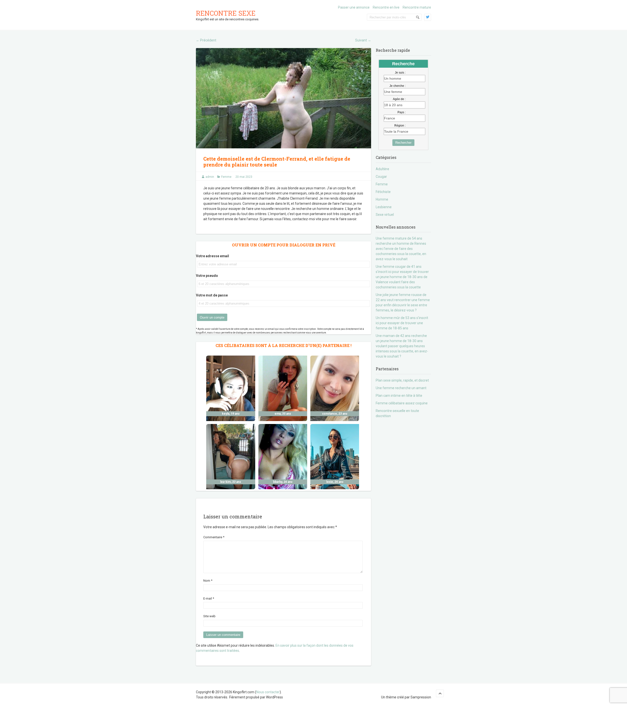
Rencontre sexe (225, 13)
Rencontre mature (417, 7)
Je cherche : (397, 86)
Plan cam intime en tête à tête (399, 396)
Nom (207, 580)
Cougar (381, 177)
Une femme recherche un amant (401, 388)
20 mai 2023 (243, 177)
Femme (226, 177)
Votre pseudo (207, 276)
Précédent (206, 40)
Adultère (382, 169)
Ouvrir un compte (212, 317)
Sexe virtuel (385, 215)
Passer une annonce (354, 7)
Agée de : (399, 99)
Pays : (402, 112)
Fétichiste (383, 192)
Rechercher (403, 142)
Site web (209, 616)
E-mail (208, 598)
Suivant (363, 40)
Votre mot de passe (212, 295)
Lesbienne (384, 207)
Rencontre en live (386, 7)
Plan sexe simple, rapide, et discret (402, 380)
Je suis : (400, 72)
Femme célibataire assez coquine (402, 403)
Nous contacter (268, 692)
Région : (400, 125)
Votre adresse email (212, 256)
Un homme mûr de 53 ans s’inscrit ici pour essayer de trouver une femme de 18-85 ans (402, 323)
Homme (382, 199)
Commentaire (213, 537)
